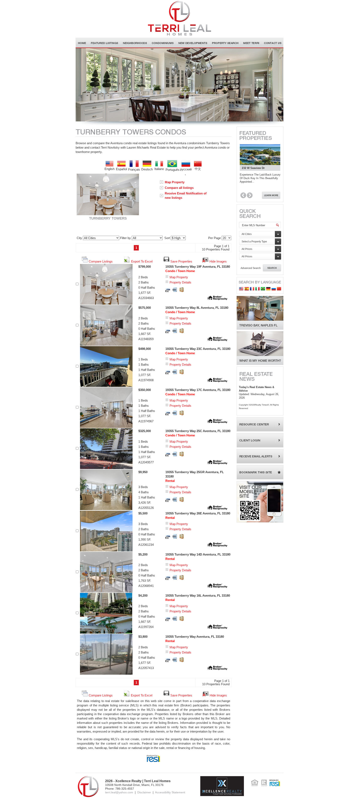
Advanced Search (251, 268)
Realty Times (261, 405)
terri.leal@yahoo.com (119, 792)
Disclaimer (144, 792)
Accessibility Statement (170, 792)
